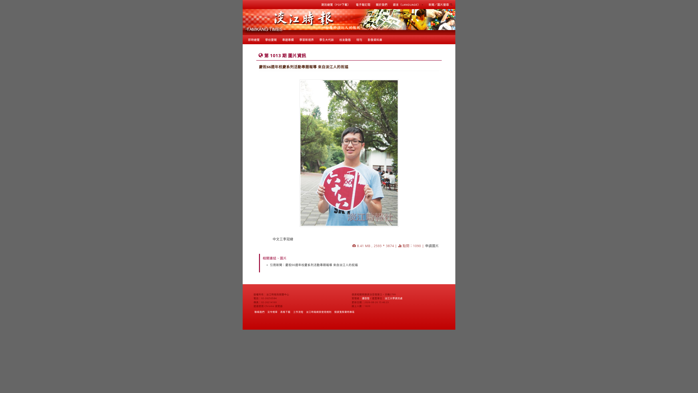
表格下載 (285, 311)
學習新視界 (306, 39)
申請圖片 (432, 246)
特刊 (359, 39)
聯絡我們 (259, 311)
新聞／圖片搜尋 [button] (439, 4)
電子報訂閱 (363, 4)
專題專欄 (288, 39)
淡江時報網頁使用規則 (319, 311)
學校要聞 (271, 39)
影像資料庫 (375, 39)
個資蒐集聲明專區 (344, 311)
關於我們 (382, 4)
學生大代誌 (326, 39)
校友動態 (345, 39)
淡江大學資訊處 (394, 298)
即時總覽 (254, 39)
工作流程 (298, 311)
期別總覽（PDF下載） (335, 4)
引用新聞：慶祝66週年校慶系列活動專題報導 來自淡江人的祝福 (314, 265)
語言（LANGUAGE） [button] (407, 4)
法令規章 (272, 311)
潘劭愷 (366, 298)
